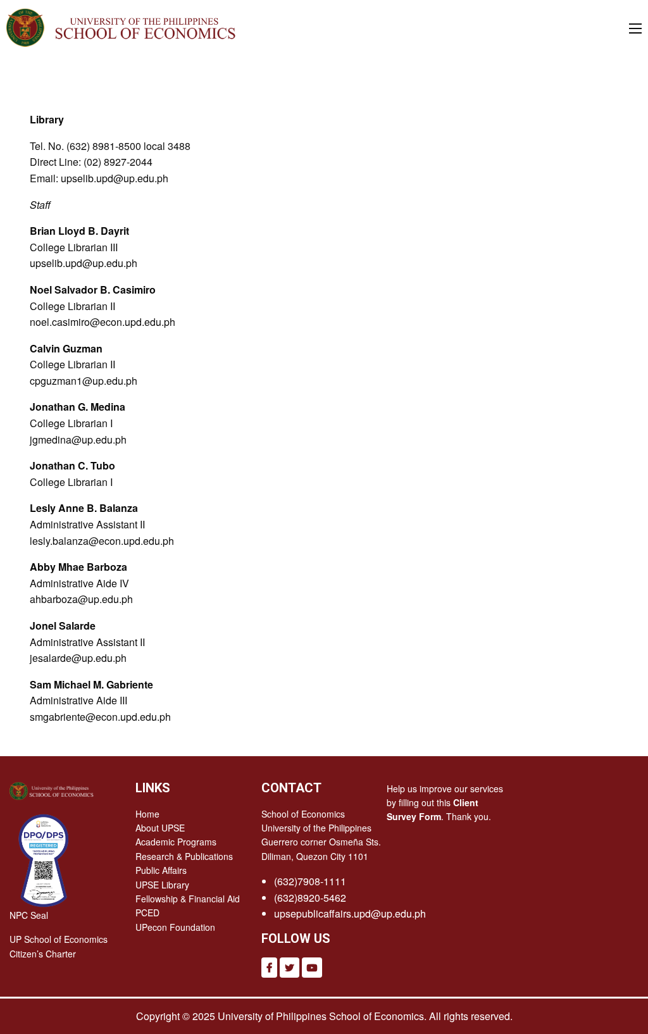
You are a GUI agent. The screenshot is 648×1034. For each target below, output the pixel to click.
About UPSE (160, 827)
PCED (147, 912)
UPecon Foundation (175, 927)
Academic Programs (175, 841)
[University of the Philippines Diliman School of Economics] (142, 25)
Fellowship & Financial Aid (187, 898)
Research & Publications (184, 856)
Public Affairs (161, 870)
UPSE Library (162, 884)
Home (147, 813)
